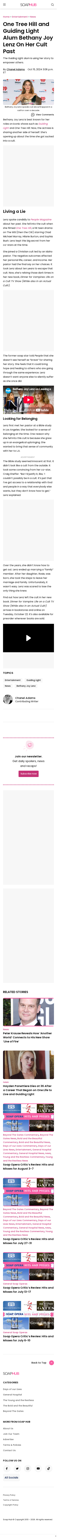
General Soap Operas (15, 1283)
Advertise (8, 1439)
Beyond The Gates (13, 1411)
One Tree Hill (23, 228)
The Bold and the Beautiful (18, 1405)
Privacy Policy (9, 1495)
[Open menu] (4, 4)
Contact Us (9, 1450)
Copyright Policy (10, 1505)
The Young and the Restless (18, 1400)
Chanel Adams (16, 69)
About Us (8, 1428)
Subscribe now (29, 773)
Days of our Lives (12, 1389)
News (8, 685)
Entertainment (13, 680)
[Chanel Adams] (9, 699)
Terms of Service (11, 1500)
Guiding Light (33, 680)
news (6, 1082)
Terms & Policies (12, 1444)
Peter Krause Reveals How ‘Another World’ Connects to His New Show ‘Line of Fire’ (27, 1037)
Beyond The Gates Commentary (21, 1134)
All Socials (11, 1477)
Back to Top (38, 1362)
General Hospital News (31, 1153)
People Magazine (41, 219)
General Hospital (12, 1394)
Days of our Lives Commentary (20, 1145)
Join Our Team (11, 1433)
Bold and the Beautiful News (34, 1142)
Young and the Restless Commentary (24, 1156)
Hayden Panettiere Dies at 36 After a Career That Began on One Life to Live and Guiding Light (27, 1090)
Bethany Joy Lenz (26, 685)
